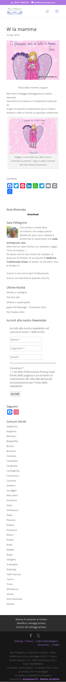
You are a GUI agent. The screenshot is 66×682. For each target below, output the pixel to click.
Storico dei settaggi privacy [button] (31, 627)
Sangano (11, 559)
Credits (55, 644)
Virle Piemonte (14, 598)
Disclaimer (43, 644)
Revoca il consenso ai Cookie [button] (31, 619)
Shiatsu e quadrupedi (18, 302)
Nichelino (12, 500)
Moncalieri (12, 495)
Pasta (9, 515)
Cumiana (11, 480)
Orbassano (12, 510)
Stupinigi (11, 569)
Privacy (29, 641)
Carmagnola (13, 470)
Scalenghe (12, 564)
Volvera (10, 603)
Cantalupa (12, 460)
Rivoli (9, 544)
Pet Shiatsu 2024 (15, 312)
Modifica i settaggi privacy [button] (31, 623)
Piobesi (10, 525)
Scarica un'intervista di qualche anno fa (28, 278)
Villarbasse (12, 589)
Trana (10, 584)
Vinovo (10, 594)
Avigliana (11, 431)
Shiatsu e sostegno (17, 292)
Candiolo (11, 455)
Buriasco (11, 451)
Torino (10, 579)
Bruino (10, 446)
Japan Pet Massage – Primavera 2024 (26, 307)
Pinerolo (11, 520)
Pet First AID (13, 297)
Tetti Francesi (14, 574)
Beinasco (11, 436)
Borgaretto (12, 441)
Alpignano (12, 426)
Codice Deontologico (47, 641)
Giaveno (11, 485)
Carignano (12, 465)
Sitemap (18, 641)
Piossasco (12, 529)
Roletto (10, 549)
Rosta (9, 554)
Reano (10, 534)
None (9, 505)
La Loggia (11, 490)
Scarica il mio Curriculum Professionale (28, 273)
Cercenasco (13, 475)
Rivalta (10, 539)
